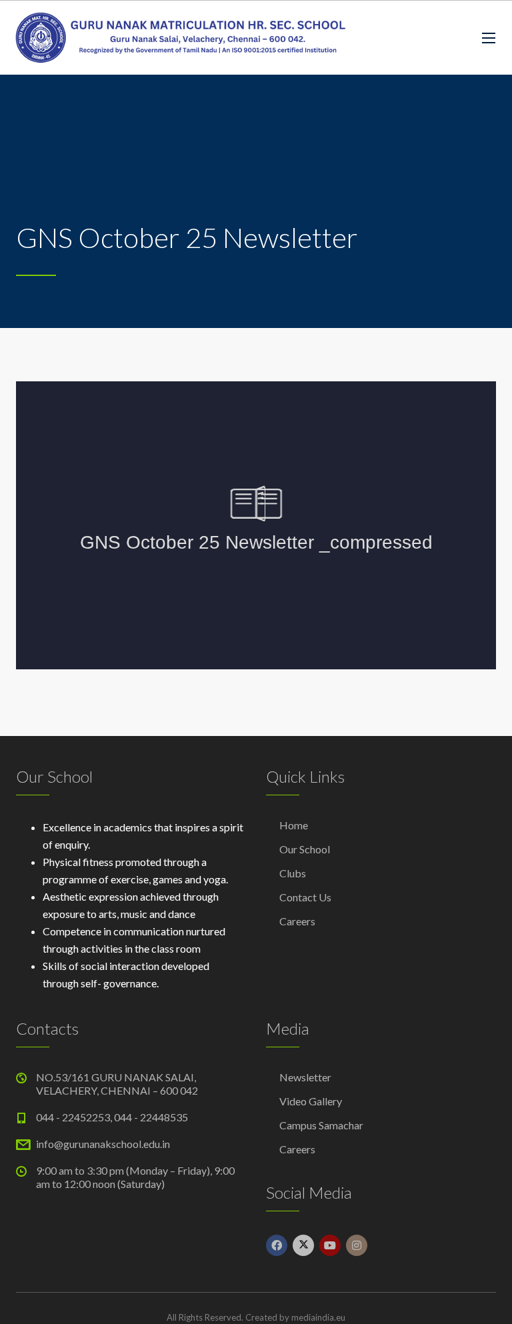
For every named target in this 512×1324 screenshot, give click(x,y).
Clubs (292, 873)
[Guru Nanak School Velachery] (180, 38)
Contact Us (305, 897)
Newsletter (305, 1077)
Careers (297, 921)
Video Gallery (310, 1101)
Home (293, 825)
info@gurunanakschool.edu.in (103, 1143)
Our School (304, 849)
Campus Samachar (321, 1125)
